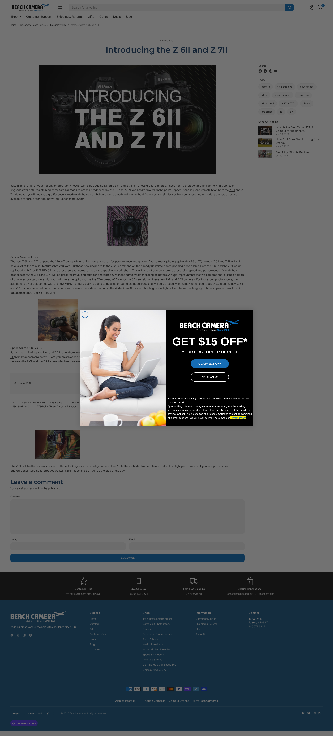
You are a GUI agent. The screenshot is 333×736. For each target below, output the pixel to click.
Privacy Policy (238, 417)
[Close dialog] (85, 315)
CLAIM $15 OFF (209, 363)
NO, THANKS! (210, 377)
